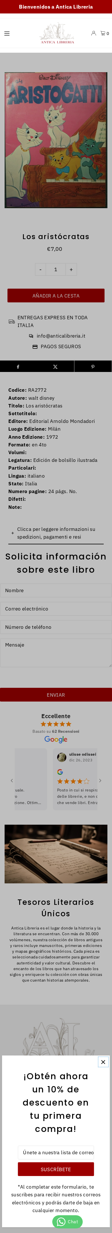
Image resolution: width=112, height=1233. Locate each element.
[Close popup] (103, 1062)
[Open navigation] (17, 33)
